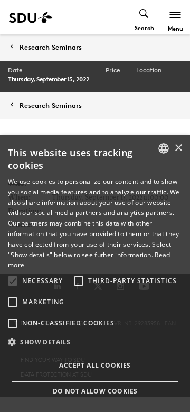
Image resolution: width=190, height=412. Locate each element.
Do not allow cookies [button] (95, 391)
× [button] (178, 148)
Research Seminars (51, 47)
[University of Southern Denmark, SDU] (31, 17)
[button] (12, 281)
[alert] (95, 273)
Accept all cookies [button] (94, 365)
